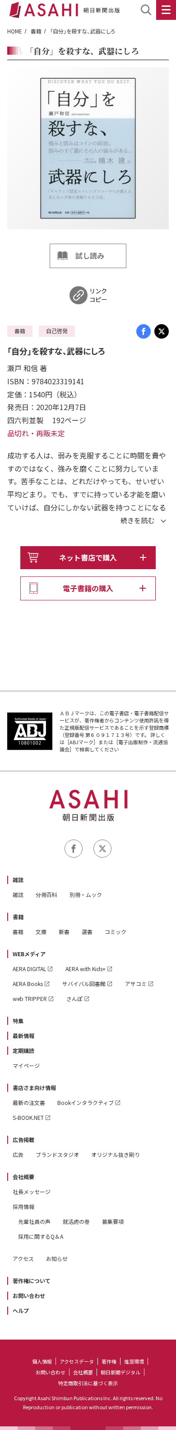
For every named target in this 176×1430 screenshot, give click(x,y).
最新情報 (23, 1035)
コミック (115, 931)
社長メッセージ (32, 1191)
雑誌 (18, 879)
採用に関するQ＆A (40, 1236)
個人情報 (42, 1361)
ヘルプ (21, 1310)
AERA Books (28, 983)
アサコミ (136, 983)
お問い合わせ (29, 1295)
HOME (14, 31)
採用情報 (23, 1206)
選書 (87, 931)
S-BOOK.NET (28, 1117)
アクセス (23, 1258)
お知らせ (57, 1258)
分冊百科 (46, 894)
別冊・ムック (85, 894)
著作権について (32, 1280)
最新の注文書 (29, 1102)
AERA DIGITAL (29, 968)
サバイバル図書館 (84, 983)
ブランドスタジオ (57, 1154)
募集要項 (113, 1221)
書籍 (36, 31)
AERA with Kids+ (85, 968)
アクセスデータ (77, 1361)
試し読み (89, 255)
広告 (18, 1154)
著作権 (109, 1361)
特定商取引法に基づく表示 (88, 1383)
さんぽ (74, 998)
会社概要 (23, 1176)
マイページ (26, 1065)
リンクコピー (98, 295)
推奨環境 (134, 1361)
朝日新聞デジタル (120, 1372)
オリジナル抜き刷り (115, 1154)
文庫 (41, 931)
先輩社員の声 (34, 1221)
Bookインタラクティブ (85, 1102)
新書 (64, 931)
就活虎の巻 (76, 1221)
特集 (18, 1020)
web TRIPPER (30, 998)
